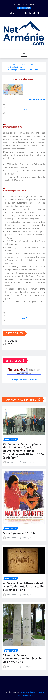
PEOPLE (8, 344)
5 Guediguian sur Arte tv (19, 533)
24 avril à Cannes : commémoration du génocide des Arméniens (22, 658)
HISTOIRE (31, 64)
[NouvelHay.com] (24, 371)
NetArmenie (12, 462)
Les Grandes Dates (14, 67)
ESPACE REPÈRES (18, 64)
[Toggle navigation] (24, 54)
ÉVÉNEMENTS (11, 341)
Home (6, 64)
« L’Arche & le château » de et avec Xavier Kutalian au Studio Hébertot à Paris (23, 586)
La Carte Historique (36, 99)
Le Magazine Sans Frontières (24, 379)
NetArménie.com (28, 692)
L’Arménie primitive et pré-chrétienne (22, 69)
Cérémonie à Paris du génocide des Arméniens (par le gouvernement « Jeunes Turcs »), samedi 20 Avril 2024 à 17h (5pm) (23, 450)
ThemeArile (28, 695)
